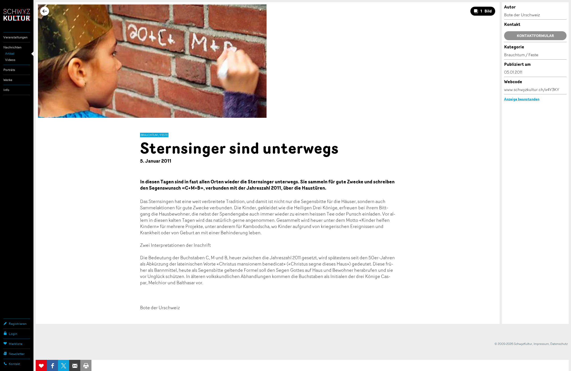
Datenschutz (559, 344)
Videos (10, 59)
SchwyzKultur (16, 15)
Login (13, 333)
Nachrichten (12, 47)
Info (6, 89)
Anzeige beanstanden (521, 99)
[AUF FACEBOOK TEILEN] (52, 365)
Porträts (9, 69)
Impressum (541, 344)
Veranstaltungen (15, 37)
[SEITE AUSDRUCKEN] (85, 365)
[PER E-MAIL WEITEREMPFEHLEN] (74, 365)
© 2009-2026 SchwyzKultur (513, 344)
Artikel (9, 53)
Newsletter (17, 353)
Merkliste (15, 343)
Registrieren (18, 323)
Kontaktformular (535, 35)
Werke (7, 79)
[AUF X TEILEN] (63, 365)
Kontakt (14, 363)
